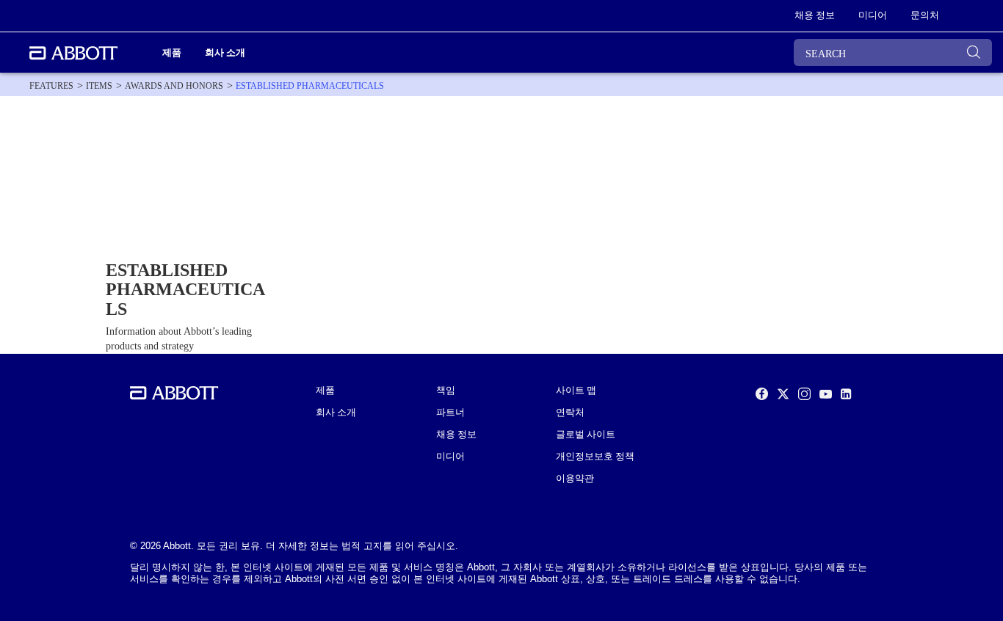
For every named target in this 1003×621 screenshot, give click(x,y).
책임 (445, 390)
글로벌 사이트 (585, 434)
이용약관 (575, 478)
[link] (51, 86)
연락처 (570, 412)
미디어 (450, 456)
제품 (325, 390)
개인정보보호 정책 (595, 456)
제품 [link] (171, 52)
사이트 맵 (576, 390)
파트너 (450, 412)
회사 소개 (336, 412)
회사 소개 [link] (225, 52)
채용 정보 (456, 434)
